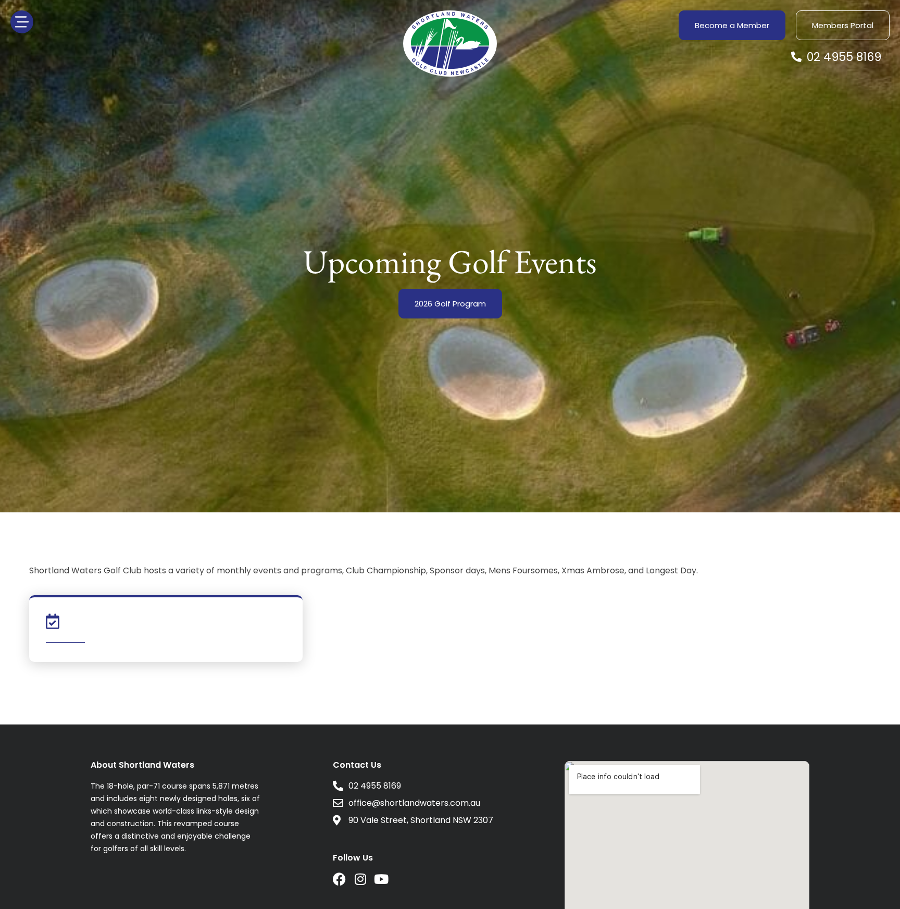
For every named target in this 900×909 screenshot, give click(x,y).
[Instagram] (360, 879)
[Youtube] (381, 879)
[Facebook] (339, 879)
